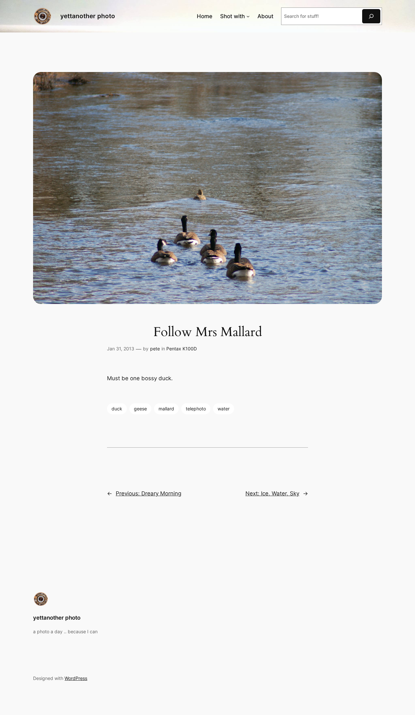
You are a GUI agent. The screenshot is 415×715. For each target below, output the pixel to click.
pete (155, 348)
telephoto (196, 408)
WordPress (76, 678)
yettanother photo (87, 16)
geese (140, 408)
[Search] (371, 16)
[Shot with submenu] (248, 16)
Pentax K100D (181, 348)
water (224, 408)
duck (117, 408)
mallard (166, 408)
